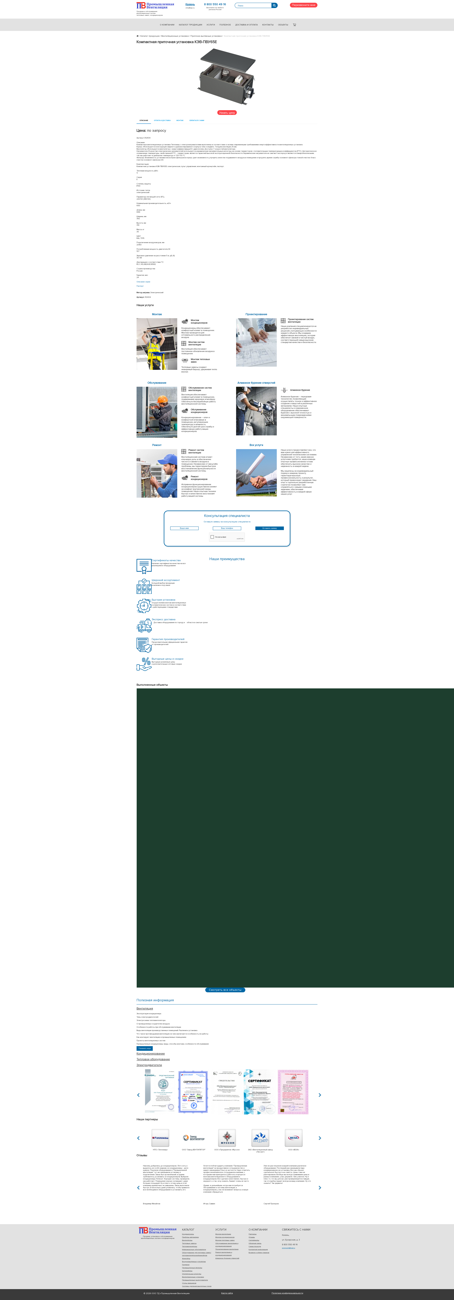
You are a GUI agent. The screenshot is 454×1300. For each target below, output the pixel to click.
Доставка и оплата (246, 24)
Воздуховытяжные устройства (194, 1262)
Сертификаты (254, 1240)
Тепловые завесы (189, 1243)
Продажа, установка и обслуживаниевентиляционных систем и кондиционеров (157, 1230)
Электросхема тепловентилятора (151, 1020)
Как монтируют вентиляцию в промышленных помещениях (161, 1037)
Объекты (283, 24)
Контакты (268, 24)
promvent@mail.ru (288, 1248)
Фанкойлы (186, 1259)
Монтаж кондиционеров (224, 1237)
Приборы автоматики (190, 1237)
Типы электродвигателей (147, 1017)
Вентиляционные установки (193, 1277)
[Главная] (138, 36)
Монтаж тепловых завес (225, 1240)
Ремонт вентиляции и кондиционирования (223, 1253)
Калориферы (187, 1271)
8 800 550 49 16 (215, 4)
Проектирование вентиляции (226, 1249)
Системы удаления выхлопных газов (196, 1286)
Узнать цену (227, 112)
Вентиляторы (187, 1240)
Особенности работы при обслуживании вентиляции (159, 1027)
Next (319, 1095)
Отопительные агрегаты (191, 1274)
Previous (139, 1095)
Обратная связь (255, 1243)
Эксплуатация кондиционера (149, 1013)
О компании (167, 24)
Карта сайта (227, 1293)
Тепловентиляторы (189, 1246)
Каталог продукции (190, 24)
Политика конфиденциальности (287, 1293)
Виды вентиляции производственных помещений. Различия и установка (167, 1030)
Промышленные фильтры (192, 1268)
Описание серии (143, 282)
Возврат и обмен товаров (259, 1253)
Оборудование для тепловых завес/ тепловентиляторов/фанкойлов (196, 1254)
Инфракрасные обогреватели (194, 1250)
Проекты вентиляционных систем (151, 1040)
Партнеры (252, 1234)
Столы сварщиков (189, 1283)
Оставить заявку (269, 528)
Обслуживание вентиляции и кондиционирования (226, 1244)
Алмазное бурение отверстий (227, 1258)
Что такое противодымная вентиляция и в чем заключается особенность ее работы (172, 1034)
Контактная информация (258, 1250)
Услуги (211, 24)
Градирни (185, 1265)
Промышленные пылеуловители (195, 1280)
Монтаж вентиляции (223, 1234)
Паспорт (140, 286)
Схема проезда (255, 1246)
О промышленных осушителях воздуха (153, 1024)
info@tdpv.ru (190, 8)
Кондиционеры (188, 1234)
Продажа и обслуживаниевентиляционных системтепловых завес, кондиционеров (155, 5)
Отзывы (252, 1237)
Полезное (225, 24)
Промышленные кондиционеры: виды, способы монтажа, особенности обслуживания (173, 1044)
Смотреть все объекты (225, 990)
